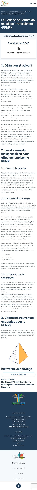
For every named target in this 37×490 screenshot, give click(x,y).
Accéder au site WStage (18, 374)
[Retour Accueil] (5, 3)
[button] (33, 3)
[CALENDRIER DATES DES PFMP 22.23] (19, 50)
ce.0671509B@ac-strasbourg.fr (18, 426)
